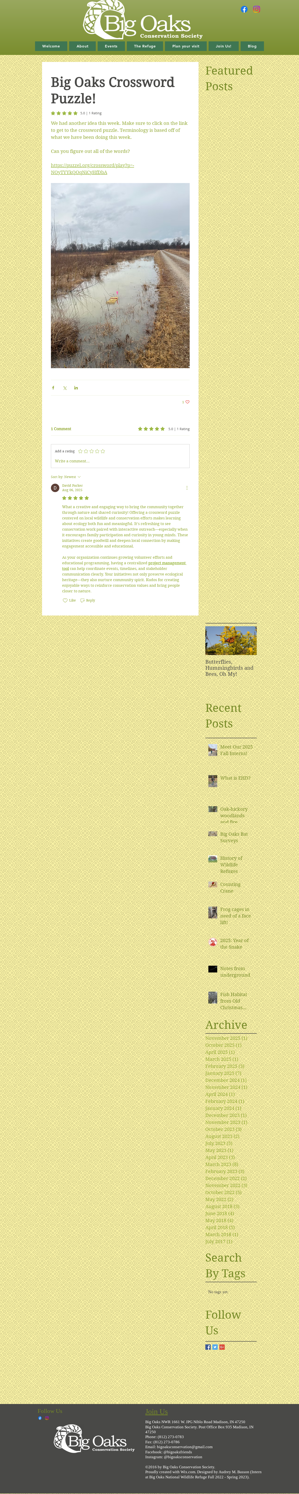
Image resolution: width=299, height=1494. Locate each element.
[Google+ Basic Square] (222, 1347)
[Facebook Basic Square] (208, 1347)
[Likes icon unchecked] (65, 600)
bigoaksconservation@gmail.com (185, 1447)
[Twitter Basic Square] (215, 1347)
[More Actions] (187, 488)
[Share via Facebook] (53, 387)
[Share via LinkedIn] (76, 387)
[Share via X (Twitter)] (64, 387)
